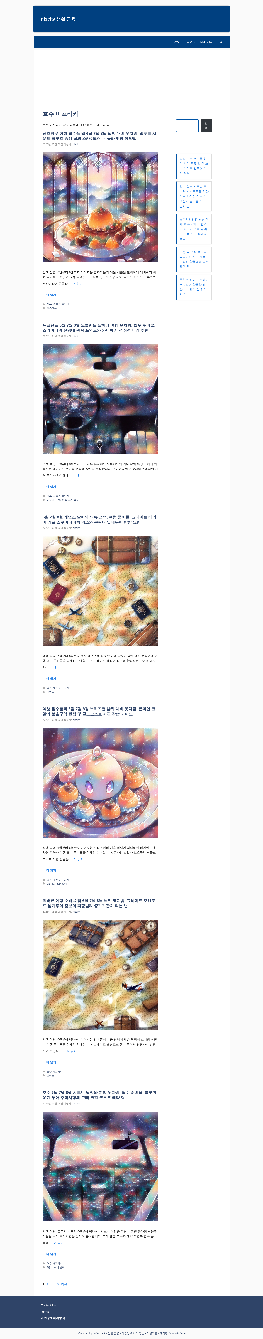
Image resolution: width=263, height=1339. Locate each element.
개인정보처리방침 (53, 1318)
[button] (221, 42)
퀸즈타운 (52, 308)
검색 (206, 125)
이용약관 (152, 1333)
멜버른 (50, 1075)
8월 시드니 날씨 (56, 1267)
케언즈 (50, 691)
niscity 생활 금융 (58, 18)
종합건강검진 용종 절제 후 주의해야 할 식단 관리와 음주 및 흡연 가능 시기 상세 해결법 (194, 229)
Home (176, 41)
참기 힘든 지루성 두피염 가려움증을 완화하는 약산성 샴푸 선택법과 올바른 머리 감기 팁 (194, 196)
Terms (45, 1311)
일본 (49, 304)
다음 (66, 1284)
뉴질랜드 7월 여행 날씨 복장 (63, 500)
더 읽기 (78, 283)
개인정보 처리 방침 (132, 1333)
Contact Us (48, 1305)
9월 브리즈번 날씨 (57, 883)
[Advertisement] (132, 75)
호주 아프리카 (61, 304)
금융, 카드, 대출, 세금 (200, 41)
